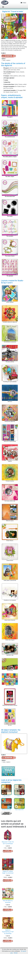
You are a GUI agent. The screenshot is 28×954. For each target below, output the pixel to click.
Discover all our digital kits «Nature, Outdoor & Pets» (19, 803)
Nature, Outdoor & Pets (19, 809)
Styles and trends (6, 795)
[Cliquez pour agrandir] (10, 108)
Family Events (19, 795)
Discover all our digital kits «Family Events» (19, 789)
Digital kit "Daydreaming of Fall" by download (8, 931)
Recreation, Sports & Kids (6, 809)
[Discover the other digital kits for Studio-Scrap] (6, 813)
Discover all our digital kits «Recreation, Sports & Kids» (6, 803)
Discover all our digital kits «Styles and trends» (6, 789)
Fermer (16, 953)
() (24, 2)
